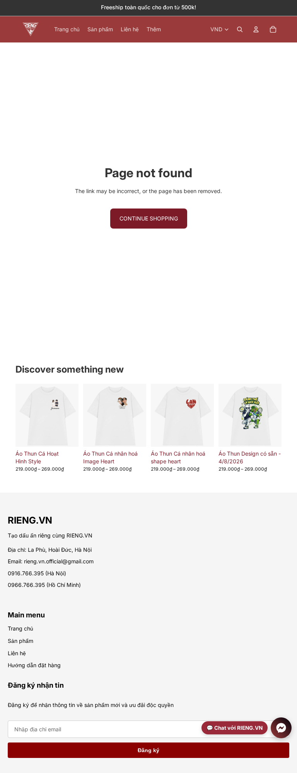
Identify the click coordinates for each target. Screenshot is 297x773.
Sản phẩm (20, 640)
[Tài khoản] (256, 29)
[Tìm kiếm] (239, 29)
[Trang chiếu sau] (273, 438)
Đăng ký (148, 750)
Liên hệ (17, 653)
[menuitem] (154, 29)
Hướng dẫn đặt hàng (34, 665)
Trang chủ (20, 628)
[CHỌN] (66, 435)
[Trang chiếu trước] (227, 438)
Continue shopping (148, 218)
